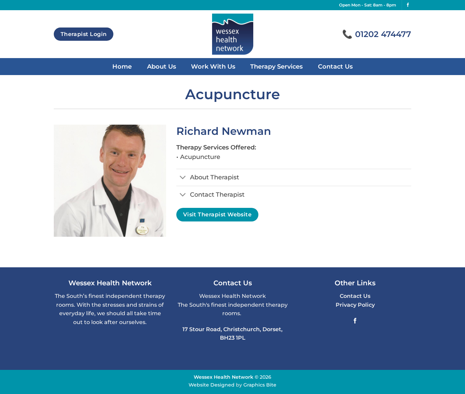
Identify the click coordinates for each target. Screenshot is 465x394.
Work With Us (213, 66)
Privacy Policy (355, 305)
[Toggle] (183, 178)
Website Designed (212, 385)
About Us (161, 66)
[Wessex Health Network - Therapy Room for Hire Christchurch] (232, 34)
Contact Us (335, 66)
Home (122, 66)
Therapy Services (276, 66)
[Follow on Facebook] (408, 5)
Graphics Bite (259, 385)
